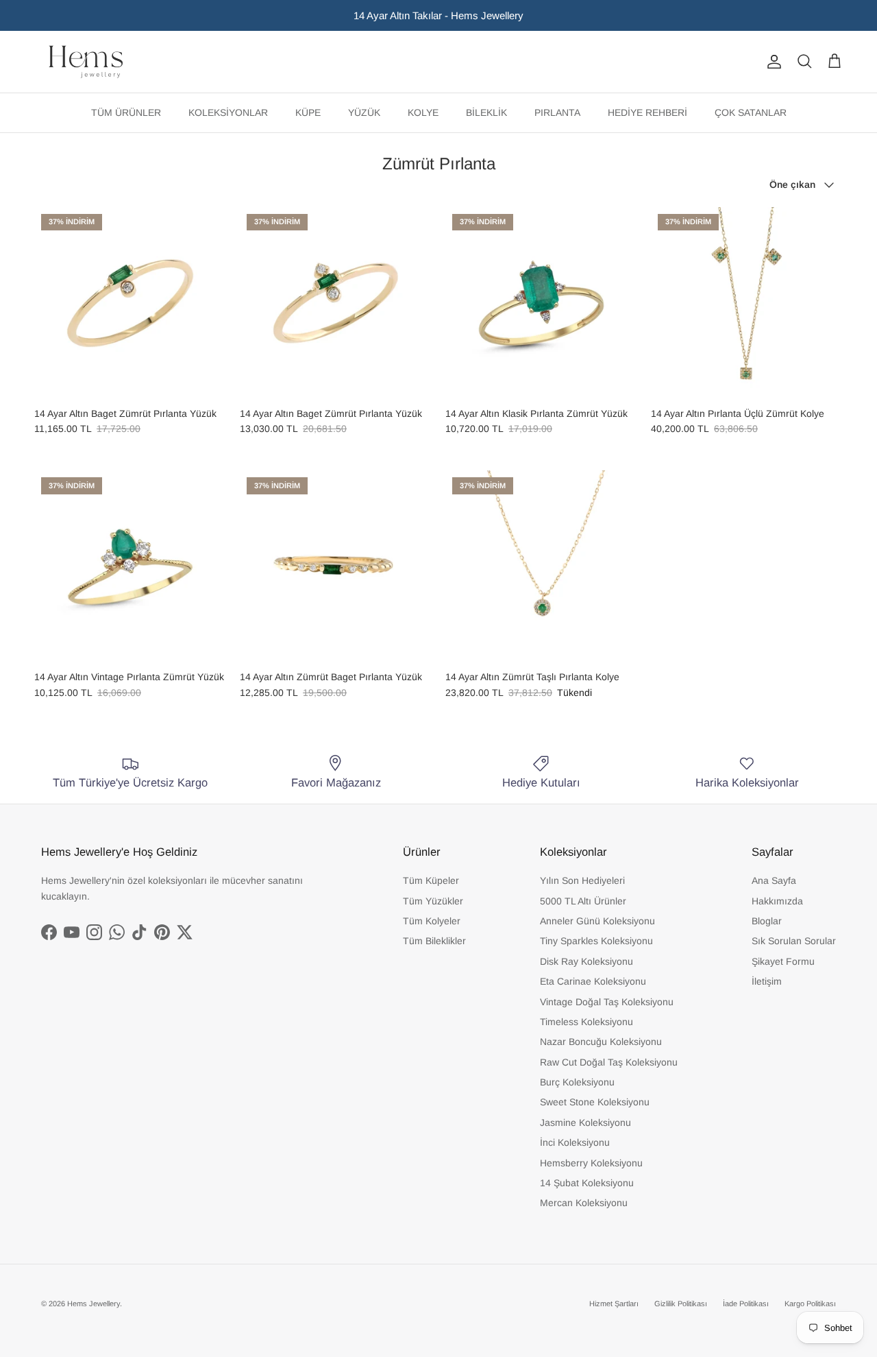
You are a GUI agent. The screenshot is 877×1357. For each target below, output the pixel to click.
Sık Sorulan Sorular (794, 940)
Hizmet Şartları (614, 1303)
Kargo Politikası (810, 1303)
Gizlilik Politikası (680, 1303)
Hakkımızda (777, 901)
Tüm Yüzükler (433, 901)
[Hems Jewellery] (85, 62)
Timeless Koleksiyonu (586, 1021)
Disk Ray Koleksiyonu (586, 961)
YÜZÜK (364, 112)
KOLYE (423, 112)
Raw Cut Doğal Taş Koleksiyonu (609, 1062)
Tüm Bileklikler (434, 940)
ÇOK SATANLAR (751, 112)
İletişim (767, 981)
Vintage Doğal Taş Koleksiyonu (607, 1001)
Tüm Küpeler (431, 880)
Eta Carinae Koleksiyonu (593, 981)
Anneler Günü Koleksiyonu (597, 920)
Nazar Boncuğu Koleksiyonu (601, 1041)
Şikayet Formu (783, 961)
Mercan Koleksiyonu (584, 1202)
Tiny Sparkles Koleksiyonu (596, 940)
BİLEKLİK (486, 112)
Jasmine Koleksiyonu (585, 1122)
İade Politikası (746, 1303)
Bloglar (767, 920)
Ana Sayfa (774, 880)
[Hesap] (771, 61)
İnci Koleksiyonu (575, 1142)
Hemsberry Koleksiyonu (591, 1162)
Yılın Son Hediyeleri (582, 880)
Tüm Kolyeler (431, 920)
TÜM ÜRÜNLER (126, 112)
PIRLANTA (557, 112)
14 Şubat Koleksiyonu (587, 1182)
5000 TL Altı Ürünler (583, 901)
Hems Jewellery (93, 1303)
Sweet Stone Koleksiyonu (595, 1101)
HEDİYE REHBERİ (647, 112)
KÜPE (308, 112)
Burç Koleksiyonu (577, 1082)
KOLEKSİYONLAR (228, 112)
